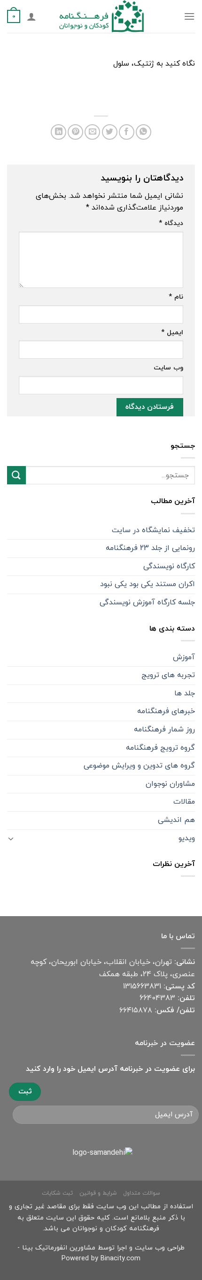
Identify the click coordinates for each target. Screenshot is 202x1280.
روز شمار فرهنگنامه (164, 729)
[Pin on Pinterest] (75, 132)
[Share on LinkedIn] (58, 132)
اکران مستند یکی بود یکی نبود (147, 584)
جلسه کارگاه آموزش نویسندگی (147, 602)
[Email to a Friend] (92, 132)
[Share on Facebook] (126, 132)
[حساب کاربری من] (31, 16)
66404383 (157, 998)
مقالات (184, 802)
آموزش (184, 657)
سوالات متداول (141, 1193)
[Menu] (189, 16)
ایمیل (172, 333)
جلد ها (184, 693)
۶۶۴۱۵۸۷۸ (135, 1010)
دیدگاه (171, 223)
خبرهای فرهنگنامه (166, 711)
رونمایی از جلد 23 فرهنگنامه (150, 548)
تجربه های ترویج (168, 675)
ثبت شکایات (57, 1193)
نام (176, 297)
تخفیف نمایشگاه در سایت (153, 530)
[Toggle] (11, 838)
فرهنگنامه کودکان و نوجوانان (115, 1229)
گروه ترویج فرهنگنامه (160, 748)
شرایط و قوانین (98, 1193)
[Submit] (16, 475)
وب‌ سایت (168, 368)
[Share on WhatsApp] (143, 132)
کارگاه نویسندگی (169, 566)
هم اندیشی (176, 820)
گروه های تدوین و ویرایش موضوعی (139, 765)
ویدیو (187, 838)
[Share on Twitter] (109, 132)
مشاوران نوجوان (170, 784)
